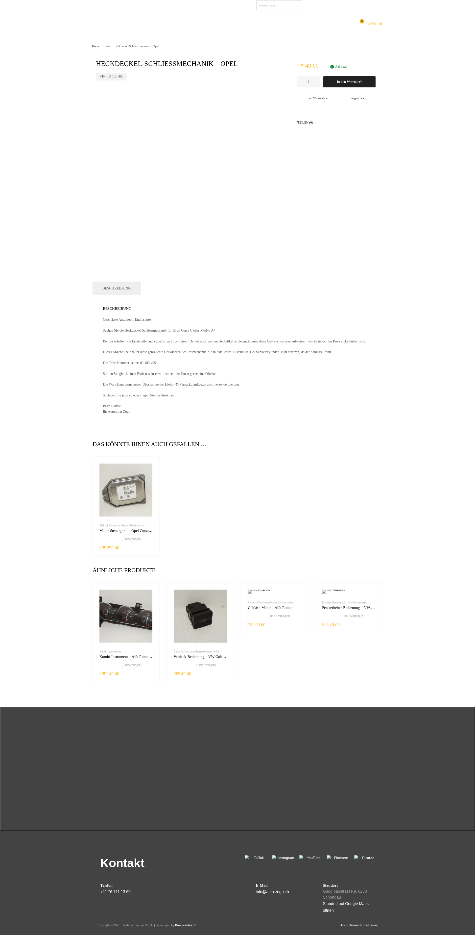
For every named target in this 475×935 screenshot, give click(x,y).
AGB (343, 925)
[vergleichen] (151, 474)
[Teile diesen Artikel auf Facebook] (323, 122)
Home (95, 46)
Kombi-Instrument (110, 651)
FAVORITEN (317, 5)
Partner (238, 23)
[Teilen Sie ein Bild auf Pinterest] (349, 122)
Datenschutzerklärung (364, 925)
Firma (132, 23)
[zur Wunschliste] (151, 465)
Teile (107, 46)
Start (116, 23)
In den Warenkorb (349, 82)
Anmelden (345, 4)
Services (175, 23)
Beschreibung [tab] (116, 288)
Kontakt (258, 23)
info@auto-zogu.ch (272, 892)
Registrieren (366, 4)
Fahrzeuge (199, 23)
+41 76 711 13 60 (115, 892)
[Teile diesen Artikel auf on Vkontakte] (358, 122)
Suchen (297, 6)
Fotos (220, 23)
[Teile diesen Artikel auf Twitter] (332, 122)
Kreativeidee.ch (185, 925)
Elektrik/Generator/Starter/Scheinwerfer (122, 525)
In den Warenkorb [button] (149, 547)
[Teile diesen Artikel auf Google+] (340, 122)
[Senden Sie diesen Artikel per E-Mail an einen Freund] (367, 122)
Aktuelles (152, 23)
